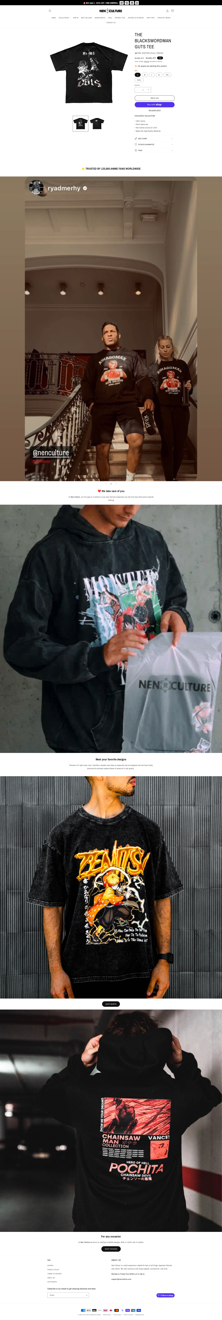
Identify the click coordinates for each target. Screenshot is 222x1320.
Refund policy (107, 1314)
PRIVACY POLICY (53, 1270)
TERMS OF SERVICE (54, 1274)
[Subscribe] (86, 1295)
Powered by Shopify (95, 1314)
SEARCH (50, 1265)
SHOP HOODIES (111, 1249)
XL (159, 75)
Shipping (146, 61)
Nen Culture (86, 1314)
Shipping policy (139, 1314)
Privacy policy (117, 1314)
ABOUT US (51, 1278)
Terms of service (128, 1314)
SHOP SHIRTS (111, 1004)
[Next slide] (116, 483)
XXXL (139, 80)
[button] (49, 10)
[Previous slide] (105, 483)
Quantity (137, 85)
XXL (167, 75)
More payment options (155, 110)
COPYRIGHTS (52, 1282)
